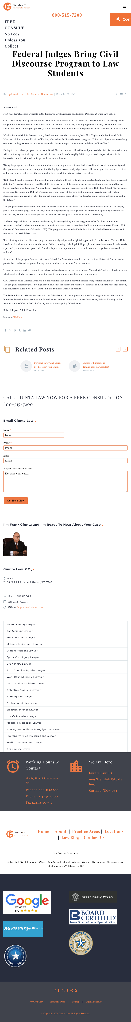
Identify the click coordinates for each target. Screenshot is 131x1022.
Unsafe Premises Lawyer (22, 716)
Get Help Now (15, 500)
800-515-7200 (67, 15)
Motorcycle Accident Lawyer (24, 644)
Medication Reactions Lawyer (25, 742)
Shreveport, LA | (115, 862)
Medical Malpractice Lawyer (24, 722)
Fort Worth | (21, 862)
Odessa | (43, 862)
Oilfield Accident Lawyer (22, 650)
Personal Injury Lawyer (21, 624)
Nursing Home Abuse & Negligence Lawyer (34, 729)
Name (7, 430)
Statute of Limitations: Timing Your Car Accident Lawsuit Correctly (96, 367)
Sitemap (75, 1002)
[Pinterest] (15, 330)
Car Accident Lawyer (20, 631)
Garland (86, 862)
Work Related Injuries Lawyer (25, 676)
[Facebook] (5, 330)
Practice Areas (86, 831)
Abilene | (77, 862)
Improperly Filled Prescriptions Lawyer (31, 735)
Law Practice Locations (65, 853)
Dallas (10, 862)
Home (44, 831)
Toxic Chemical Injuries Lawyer (26, 670)
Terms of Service (57, 1002)
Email (6, 455)
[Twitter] (10, 330)
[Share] (71, 990)
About (61, 831)
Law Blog (70, 837)
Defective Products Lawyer (24, 690)
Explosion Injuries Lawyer (23, 703)
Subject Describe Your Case (17, 468)
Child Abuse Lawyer (19, 749)
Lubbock (66, 862)
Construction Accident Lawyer (26, 683)
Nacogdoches (98, 862)
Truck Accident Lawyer (21, 637)
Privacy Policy (36, 1002)
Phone (7, 443)
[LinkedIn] (24, 330)
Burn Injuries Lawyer (20, 696)
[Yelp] (76, 990)
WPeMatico (18, 317)
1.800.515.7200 (23, 596)
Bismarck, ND (76, 866)
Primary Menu (125, 6)
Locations (115, 831)
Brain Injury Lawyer (19, 663)
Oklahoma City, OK (57, 866)
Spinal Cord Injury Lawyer (23, 657)
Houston (32, 862)
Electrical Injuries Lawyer (22, 709)
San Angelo (54, 862)
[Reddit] (29, 330)
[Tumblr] (20, 330)
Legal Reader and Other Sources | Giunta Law (30, 94)
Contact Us (94, 837)
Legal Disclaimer (94, 1002)
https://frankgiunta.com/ (30, 607)
